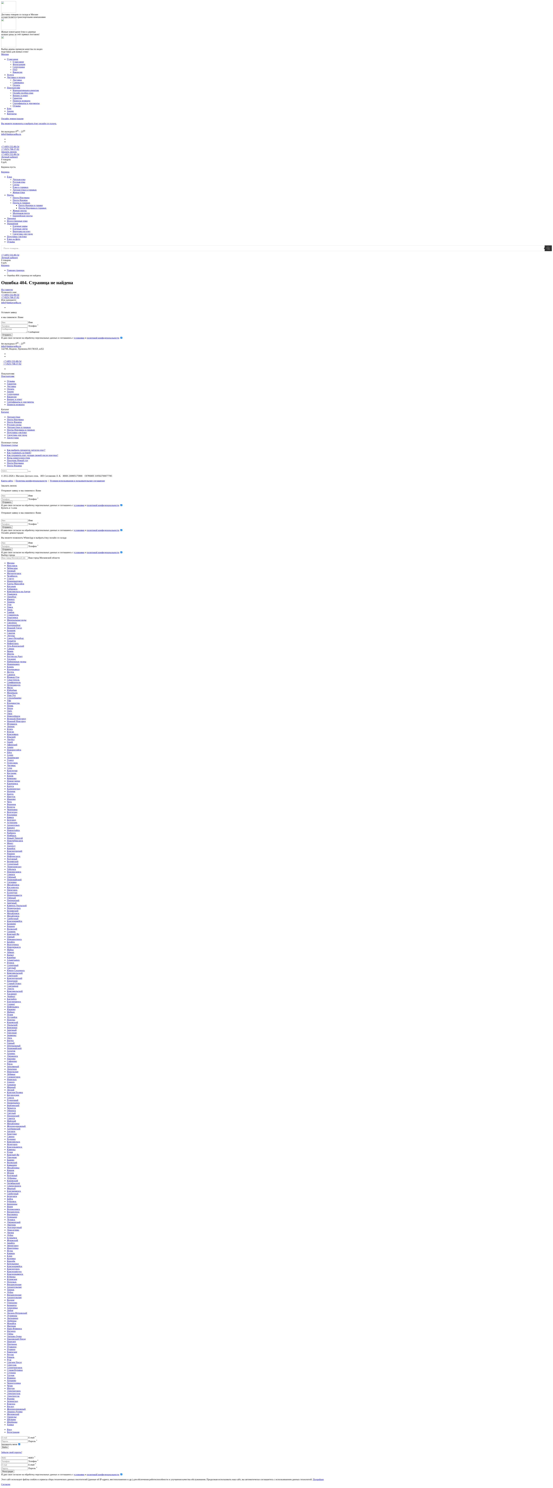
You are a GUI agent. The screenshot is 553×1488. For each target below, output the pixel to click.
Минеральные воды (16, 620)
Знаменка (11, 1035)
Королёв (11, 1261)
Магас (10, 687)
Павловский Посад (16, 1339)
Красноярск (12, 734)
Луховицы (12, 1315)
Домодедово (13, 1230)
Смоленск (12, 622)
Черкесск (11, 1108)
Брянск (10, 817)
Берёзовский (13, 1105)
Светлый (11, 968)
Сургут (10, 578)
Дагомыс (11, 765)
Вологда (11, 807)
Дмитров (11, 1225)
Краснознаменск (15, 1274)
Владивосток (13, 703)
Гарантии (11, 384)
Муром (10, 1173)
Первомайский (14, 879)
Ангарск (11, 1131)
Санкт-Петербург (15, 638)
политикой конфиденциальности (103, 338)
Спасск (10, 1097)
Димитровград (14, 866)
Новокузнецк (13, 781)
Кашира (11, 1253)
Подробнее (318, 1479)
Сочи (9, 768)
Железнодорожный (16, 1126)
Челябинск (12, 576)
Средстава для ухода (17, 435)
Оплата (10, 389)
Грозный (11, 571)
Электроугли (13, 1396)
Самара (10, 648)
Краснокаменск (14, 1147)
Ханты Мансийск (15, 584)
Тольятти (11, 641)
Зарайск (11, 1243)
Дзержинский (13, 1222)
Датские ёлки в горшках (19, 427)
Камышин (12, 1165)
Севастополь (13, 680)
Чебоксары (12, 568)
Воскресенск (13, 1212)
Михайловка (13, 1123)
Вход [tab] (9, 1429)
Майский (11, 1121)
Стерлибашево (14, 698)
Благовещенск (14, 1001)
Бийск (10, 1199)
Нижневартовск (15, 581)
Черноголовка (14, 1383)
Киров (10, 776)
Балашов (11, 630)
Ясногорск (12, 1144)
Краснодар (12, 770)
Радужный (12, 859)
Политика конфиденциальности (31, 481)
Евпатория (12, 981)
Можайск (11, 1323)
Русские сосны (14, 424)
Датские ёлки (13, 417)
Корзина (5, 172)
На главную (7, 289)
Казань (10, 667)
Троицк (10, 1289)
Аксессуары (13, 437)
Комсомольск (13, 1142)
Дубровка (11, 1178)
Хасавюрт (12, 994)
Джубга (10, 739)
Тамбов (10, 612)
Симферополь (14, 682)
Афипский (12, 744)
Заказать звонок (9, 152)
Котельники (13, 1263)
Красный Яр (13, 934)
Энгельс (11, 635)
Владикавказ (13, 669)
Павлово (11, 1058)
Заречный (12, 903)
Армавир (11, 1084)
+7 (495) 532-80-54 (10, 146)
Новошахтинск (14, 939)
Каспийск (12, 999)
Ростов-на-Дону (15, 656)
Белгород (11, 820)
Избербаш (12, 690)
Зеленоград (12, 1401)
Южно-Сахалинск (16, 970)
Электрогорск (14, 1391)
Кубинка (11, 1276)
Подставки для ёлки (17, 432)
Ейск (9, 752)
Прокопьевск (13, 1103)
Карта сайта (7, 481)
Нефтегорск (13, 643)
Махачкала (12, 693)
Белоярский (12, 861)
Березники (12, 1027)
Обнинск (11, 1110)
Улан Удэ (11, 695)
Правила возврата (15, 404)
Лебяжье (11, 1074)
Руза (9, 1360)
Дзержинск (12, 1056)
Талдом (10, 1375)
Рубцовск (11, 1201)
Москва (5, 54)
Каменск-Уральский (17, 905)
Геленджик (12, 763)
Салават (11, 1004)
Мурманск (12, 724)
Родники (11, 1139)
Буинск (10, 962)
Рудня (10, 1152)
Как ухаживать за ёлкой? (19, 452)
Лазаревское (13, 757)
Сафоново (12, 1061)
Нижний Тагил (14, 628)
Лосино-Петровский (17, 1313)
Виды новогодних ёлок (18, 458)
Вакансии (12, 397)
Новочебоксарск (15, 840)
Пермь (10, 705)
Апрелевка (12, 1308)
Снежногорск (13, 1077)
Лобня (10, 1310)
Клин (9, 1256)
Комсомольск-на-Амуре (18, 591)
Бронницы (12, 1204)
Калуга (10, 786)
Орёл (9, 711)
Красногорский (14, 851)
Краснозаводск (14, 1271)
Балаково (11, 924)
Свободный (12, 918)
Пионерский (13, 900)
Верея (10, 1206)
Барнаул (11, 827)
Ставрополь (13, 615)
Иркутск (11, 796)
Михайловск (13, 885)
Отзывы (11, 381)
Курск (10, 729)
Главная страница (15, 270)
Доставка (11, 386)
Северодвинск (14, 1186)
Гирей (10, 742)
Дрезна (10, 1232)
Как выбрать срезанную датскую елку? (26, 450)
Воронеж (11, 804)
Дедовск (11, 1219)
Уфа (9, 700)
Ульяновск (12, 594)
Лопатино (12, 1069)
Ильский (11, 737)
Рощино (11, 853)
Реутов (10, 1354)
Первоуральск (14, 908)
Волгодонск (13, 944)
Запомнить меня (9, 1444)
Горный (11, 936)
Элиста (10, 988)
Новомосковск (14, 872)
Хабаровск (12, 589)
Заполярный (13, 1066)
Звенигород (12, 1245)
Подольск (11, 1282)
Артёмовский (13, 1129)
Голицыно (12, 1217)
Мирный (11, 1087)
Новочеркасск (14, 947)
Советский (12, 975)
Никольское (12, 1071)
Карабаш (11, 957)
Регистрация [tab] (13, 1432)
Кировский (12, 1022)
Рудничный (12, 1100)
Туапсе (10, 760)
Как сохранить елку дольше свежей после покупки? (32, 455)
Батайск (11, 942)
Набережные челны (16, 661)
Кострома (11, 773)
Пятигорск (12, 890)
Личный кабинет (9, 157)
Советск (11, 1118)
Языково (11, 1009)
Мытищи (11, 1326)
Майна (10, 949)
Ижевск (11, 599)
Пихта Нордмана (15, 419)
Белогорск (12, 1196)
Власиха (11, 1404)
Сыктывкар (12, 986)
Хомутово (12, 1134)
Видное (10, 1300)
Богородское (13, 1095)
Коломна (11, 1258)
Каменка (11, 1149)
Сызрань (11, 931)
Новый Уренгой (15, 838)
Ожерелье (12, 1417)
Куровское (12, 1279)
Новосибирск (13, 716)
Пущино (11, 1349)
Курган (10, 731)
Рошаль (10, 1357)
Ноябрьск (11, 835)
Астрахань (12, 822)
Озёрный (11, 877)
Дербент (11, 996)
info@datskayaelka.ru (11, 134)
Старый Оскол (14, 983)
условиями (79, 338)
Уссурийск (12, 1017)
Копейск (11, 848)
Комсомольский (15, 973)
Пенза (10, 708)
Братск (10, 794)
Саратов (11, 633)
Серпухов (11, 1365)
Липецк (11, 726)
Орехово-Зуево (14, 1336)
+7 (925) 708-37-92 (10, 149)
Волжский (12, 929)
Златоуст (11, 846)
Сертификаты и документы (20, 402)
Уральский (12, 1025)
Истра (10, 1251)
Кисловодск (13, 887)
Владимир (12, 814)
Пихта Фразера (14, 422)
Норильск (12, 1079)
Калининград (13, 789)
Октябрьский (13, 1183)
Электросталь (13, 1393)
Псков (10, 1014)
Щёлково (11, 1419)
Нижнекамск (13, 664)
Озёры (10, 1334)
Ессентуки (12, 892)
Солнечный (12, 864)
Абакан (10, 952)
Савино (10, 1136)
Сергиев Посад (14, 1362)
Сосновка (11, 882)
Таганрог (11, 659)
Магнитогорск (14, 573)
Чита (9, 802)
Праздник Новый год (17, 460)
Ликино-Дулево (14, 1411)
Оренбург (11, 596)
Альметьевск (13, 960)
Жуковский (12, 1240)
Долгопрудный (14, 1227)
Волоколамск (13, 1209)
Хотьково (11, 1380)
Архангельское (14, 1287)
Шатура (11, 1388)
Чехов (10, 1385)
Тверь (10, 609)
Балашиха (12, 1305)
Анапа (10, 747)
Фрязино (11, 1378)
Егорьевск (12, 1238)
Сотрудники (13, 394)
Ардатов (11, 1051)
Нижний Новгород (16, 721)
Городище (12, 1033)
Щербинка (12, 1422)
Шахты (10, 654)
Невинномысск (14, 895)
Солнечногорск (14, 1367)
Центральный (13, 1045)
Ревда (10, 1064)
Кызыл (10, 955)
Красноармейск (14, 921)
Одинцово (12, 1302)
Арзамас (11, 1053)
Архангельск (13, 825)
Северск (11, 874)
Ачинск (11, 1082)
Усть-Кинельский (15, 646)
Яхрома (10, 1398)
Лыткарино (12, 1318)
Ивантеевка (12, 1248)
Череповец (12, 809)
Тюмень (11, 602)
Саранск (11, 674)
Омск (9, 713)
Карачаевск (12, 783)
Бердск (10, 1040)
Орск (9, 1038)
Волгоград (12, 812)
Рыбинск (11, 833)
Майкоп (11, 1012)
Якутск (10, 672)
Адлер (10, 755)
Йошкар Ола (13, 677)
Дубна (10, 1235)
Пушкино (11, 1347)
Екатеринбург (14, 625)
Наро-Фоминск (14, 1328)
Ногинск (11, 1331)
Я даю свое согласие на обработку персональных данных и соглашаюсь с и (60, 338)
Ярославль (12, 565)
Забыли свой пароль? (11, 1452)
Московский (13, 1414)
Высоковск (12, 1214)
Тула (9, 604)
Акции (10, 391)
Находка (11, 1020)
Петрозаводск (13, 685)
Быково (10, 1160)
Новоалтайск (13, 830)
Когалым (11, 586)
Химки (10, 1424)
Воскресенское (14, 1284)
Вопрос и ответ (14, 399)
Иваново (11, 799)
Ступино (11, 1372)
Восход (10, 1406)
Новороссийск (14, 750)
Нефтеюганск (13, 856)
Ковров (10, 1170)
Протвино (12, 1344)
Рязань (10, 651)
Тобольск (11, 869)
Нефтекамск (13, 1007)
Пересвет (11, 1341)
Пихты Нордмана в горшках (21, 430)
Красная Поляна (15, 1092)
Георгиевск (12, 617)
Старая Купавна (15, 1370)
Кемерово (11, 778)
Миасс (10, 843)
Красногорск (13, 1269)
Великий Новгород (16, 718)
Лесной (10, 1090)
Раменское (12, 1352)
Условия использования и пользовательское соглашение (77, 481)
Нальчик (11, 791)
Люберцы (11, 1321)
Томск (10, 607)
